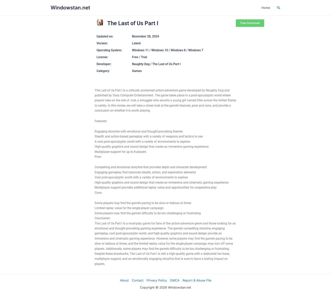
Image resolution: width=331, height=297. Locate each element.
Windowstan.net (70, 8)
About (124, 280)
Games (137, 71)
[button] (278, 7)
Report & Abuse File (197, 280)
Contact (137, 280)
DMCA (174, 280)
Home (265, 8)
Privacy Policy (157, 280)
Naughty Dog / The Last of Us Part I (156, 64)
